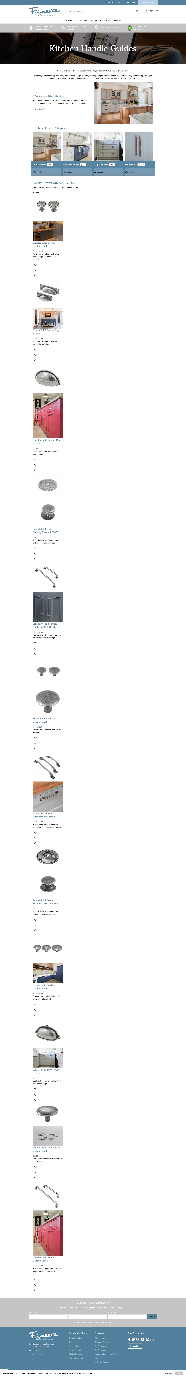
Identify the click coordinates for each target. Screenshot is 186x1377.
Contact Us (134, 1346)
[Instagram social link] (138, 1339)
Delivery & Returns (102, 1362)
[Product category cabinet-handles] (47, 154)
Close (37, 192)
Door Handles (74, 1342)
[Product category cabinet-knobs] (77, 154)
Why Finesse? (100, 1338)
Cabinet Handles (75, 1338)
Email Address (113, 1312)
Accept (179, 1373)
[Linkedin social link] (152, 1339)
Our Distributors (101, 1346)
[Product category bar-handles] (139, 154)
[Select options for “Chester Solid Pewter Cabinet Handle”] (35, 1285)
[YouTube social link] (142, 1339)
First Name (33, 1312)
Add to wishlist (35, 1279)
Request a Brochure (102, 1342)
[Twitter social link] (133, 1339)
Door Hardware (74, 1346)
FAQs (97, 1358)
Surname (71, 1312)
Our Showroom (100, 1350)
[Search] (137, 11)
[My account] (146, 11)
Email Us (36, 1350)
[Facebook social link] (129, 1339)
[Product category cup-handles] (108, 154)
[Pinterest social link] (147, 1339)
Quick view (35, 1290)
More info (169, 1373)
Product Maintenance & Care (106, 1354)
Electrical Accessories (77, 1358)
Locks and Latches (76, 1350)
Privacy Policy (107, 1322)
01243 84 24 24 (39, 1354)
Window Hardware (76, 1354)
